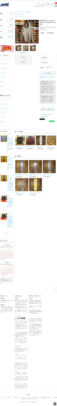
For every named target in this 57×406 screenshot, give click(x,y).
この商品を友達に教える (46, 114)
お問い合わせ (17, 397)
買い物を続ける (44, 116)
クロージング (21, 11)
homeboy (28, 11)
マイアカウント (42, 3)
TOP (16, 11)
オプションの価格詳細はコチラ (21, 52)
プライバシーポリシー (26, 397)
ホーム (3, 397)
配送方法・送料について (47, 397)
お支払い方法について (36, 397)
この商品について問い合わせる (47, 109)
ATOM (35, 398)
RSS (32, 398)
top (55, 403)
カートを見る (52, 3)
